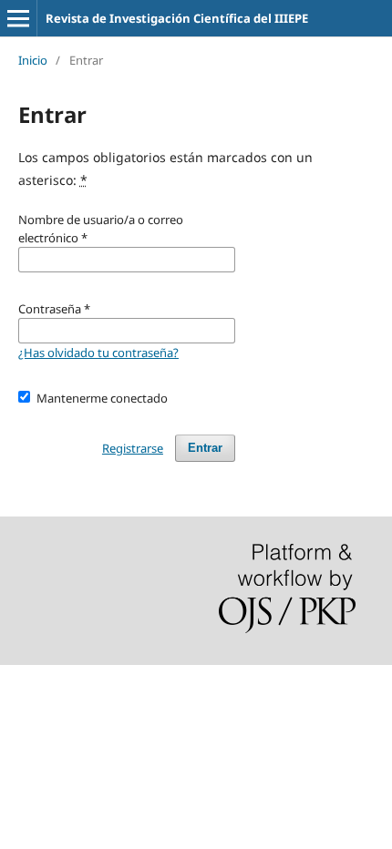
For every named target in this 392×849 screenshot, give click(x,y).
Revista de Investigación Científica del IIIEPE (177, 18)
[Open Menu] (18, 18)
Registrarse (132, 448)
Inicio (32, 60)
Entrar (205, 448)
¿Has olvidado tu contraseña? (98, 352)
